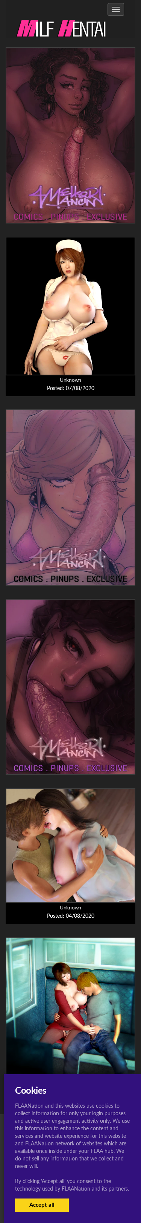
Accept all (42, 1205)
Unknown (70, 380)
